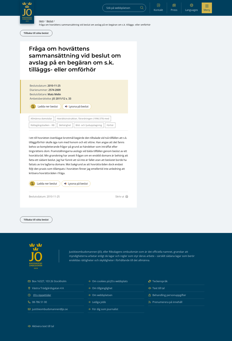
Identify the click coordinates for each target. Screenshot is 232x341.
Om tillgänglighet (102, 288)
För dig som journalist (105, 309)
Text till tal (158, 288)
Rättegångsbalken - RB (42, 125)
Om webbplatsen (102, 295)
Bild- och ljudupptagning (89, 125)
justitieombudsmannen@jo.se (50, 309)
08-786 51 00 (39, 302)
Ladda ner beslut (48, 106)
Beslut (50, 21)
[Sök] (141, 8)
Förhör (110, 125)
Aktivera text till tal (43, 326)
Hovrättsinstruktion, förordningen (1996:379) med (83, 118)
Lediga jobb (99, 302)
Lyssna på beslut (79, 106)
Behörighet (65, 125)
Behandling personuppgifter (169, 295)
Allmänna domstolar (41, 118)
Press (174, 10)
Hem (41, 21)
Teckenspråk (159, 281)
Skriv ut (119, 196)
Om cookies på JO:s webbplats (110, 281)
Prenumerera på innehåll (167, 302)
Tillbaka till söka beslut (36, 33)
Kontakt (158, 10)
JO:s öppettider (42, 295)
